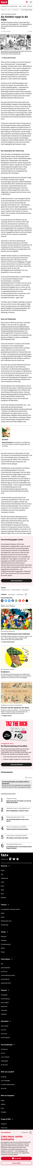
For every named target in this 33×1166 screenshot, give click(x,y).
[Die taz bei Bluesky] (14, 859)
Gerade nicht (25, 1132)
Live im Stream (5, 1057)
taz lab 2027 (4, 1065)
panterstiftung (5, 979)
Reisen (3, 1100)
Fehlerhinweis (20, 594)
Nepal (2, 913)
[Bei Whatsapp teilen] (16, 600)
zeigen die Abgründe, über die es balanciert (15, 531)
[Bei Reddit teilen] (23, 600)
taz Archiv (4, 1088)
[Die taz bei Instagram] (17, 859)
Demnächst (4, 1049)
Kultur (2, 882)
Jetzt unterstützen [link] (16, 580)
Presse (3, 952)
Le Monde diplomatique (8, 1084)
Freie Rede (4, 1010)
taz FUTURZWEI (5, 1080)
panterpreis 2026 (6, 983)
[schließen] (30, 1132)
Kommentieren (11, 594)
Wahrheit (3, 897)
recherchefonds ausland (8, 975)
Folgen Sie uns (4, 859)
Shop (2, 1108)
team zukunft (4, 1026)
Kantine (3, 1104)
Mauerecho (4, 1006)
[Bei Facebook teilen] (13, 600)
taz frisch (3, 1030)
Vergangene (4, 1061)
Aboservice (4, 1128)
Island (2, 917)
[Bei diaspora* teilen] (20, 600)
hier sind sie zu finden (24, 787)
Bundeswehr (15, 9)
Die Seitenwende (6, 944)
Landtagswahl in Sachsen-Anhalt (10, 909)
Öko (2, 874)
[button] (31, 2)
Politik (3, 870)
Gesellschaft (4, 878)
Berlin (2, 890)
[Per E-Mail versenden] (2, 600)
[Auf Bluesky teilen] (9, 600)
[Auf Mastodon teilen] (5, 600)
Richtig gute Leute (6, 921)
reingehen (4, 1014)
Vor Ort (3, 1053)
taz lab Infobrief (5, 1037)
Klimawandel (4, 925)
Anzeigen (3, 1112)
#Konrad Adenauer (16, 589)
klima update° (5, 1002)
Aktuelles (3, 936)
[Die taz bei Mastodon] (10, 859)
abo (2, 964)
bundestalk (4, 995)
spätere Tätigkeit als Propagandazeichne (14, 308)
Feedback (4, 1124)
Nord (9, 9)
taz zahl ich (4, 971)
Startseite (3, 9)
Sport (2, 886)
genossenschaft (5, 967)
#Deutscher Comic (5, 589)
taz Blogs (3, 1077)
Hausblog (3, 940)
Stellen (3, 948)
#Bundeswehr (25, 589)
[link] (9, 6)
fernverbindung (5, 999)
